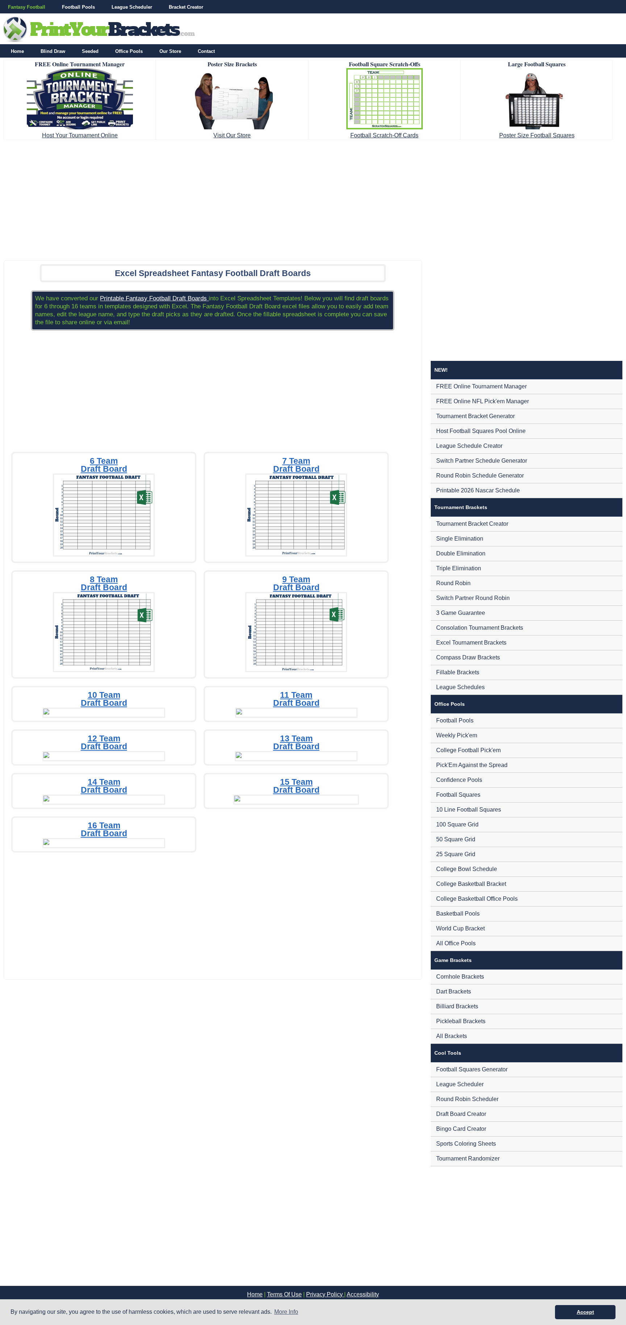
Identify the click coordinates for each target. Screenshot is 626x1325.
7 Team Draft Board (296, 465)
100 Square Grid (457, 824)
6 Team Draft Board (104, 465)
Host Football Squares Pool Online (481, 431)
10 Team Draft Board (104, 699)
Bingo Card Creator (461, 1129)
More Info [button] (286, 1312)
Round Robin (453, 583)
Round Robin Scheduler (467, 1099)
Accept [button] (585, 1312)
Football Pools (78, 7)
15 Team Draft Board (296, 786)
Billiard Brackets (457, 1006)
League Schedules (460, 687)
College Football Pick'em (468, 750)
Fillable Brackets (457, 672)
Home (17, 51)
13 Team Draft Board (296, 742)
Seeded (90, 51)
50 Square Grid (455, 839)
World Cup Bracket (460, 928)
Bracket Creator (186, 7)
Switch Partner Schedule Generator (481, 461)
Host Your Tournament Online (80, 135)
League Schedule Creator (469, 446)
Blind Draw (53, 51)
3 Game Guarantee (460, 613)
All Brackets (451, 1036)
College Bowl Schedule (466, 869)
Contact (206, 51)
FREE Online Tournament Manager (481, 386)
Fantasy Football (26, 7)
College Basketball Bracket (471, 884)
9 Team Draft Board (296, 583)
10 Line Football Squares (468, 810)
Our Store (170, 51)
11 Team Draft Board (296, 699)
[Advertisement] (313, 198)
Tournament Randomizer (468, 1158)
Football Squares (458, 795)
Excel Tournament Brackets (471, 642)
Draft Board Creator (461, 1114)
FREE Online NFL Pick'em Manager (482, 401)
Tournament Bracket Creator (472, 524)
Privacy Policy (325, 1294)
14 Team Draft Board (104, 786)
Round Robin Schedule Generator (480, 475)
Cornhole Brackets (460, 977)
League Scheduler (132, 7)
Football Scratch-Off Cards (384, 135)
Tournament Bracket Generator (475, 416)
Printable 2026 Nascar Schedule (478, 490)
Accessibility (363, 1294)
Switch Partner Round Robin (473, 598)
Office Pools (129, 51)
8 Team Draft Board (104, 583)
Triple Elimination (458, 568)
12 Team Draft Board (104, 742)
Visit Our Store (232, 135)
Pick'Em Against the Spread (472, 765)
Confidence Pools (459, 780)
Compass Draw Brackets (468, 657)
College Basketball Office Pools (477, 899)
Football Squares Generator (472, 1069)
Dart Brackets (453, 991)
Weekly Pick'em (456, 735)
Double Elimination (460, 553)
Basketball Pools (458, 914)
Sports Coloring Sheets (466, 1144)
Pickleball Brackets (460, 1021)
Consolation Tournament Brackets (479, 628)
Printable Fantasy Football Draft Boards (154, 298)
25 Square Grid (455, 854)
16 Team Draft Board (104, 829)
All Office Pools (456, 943)
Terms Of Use (284, 1294)
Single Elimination (459, 539)
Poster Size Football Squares (537, 135)
